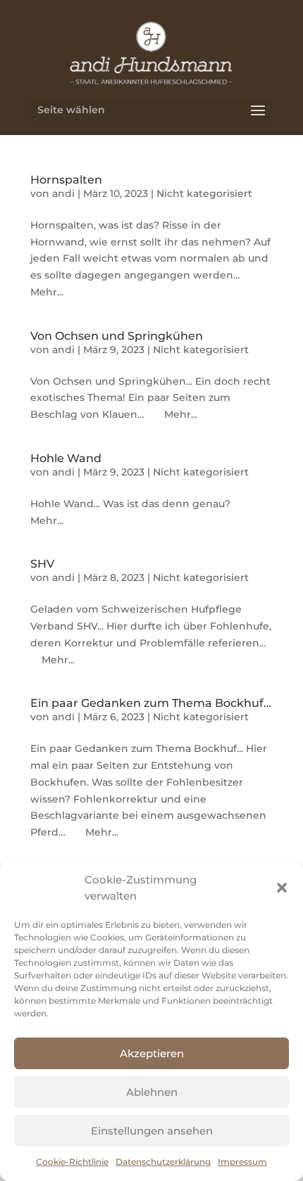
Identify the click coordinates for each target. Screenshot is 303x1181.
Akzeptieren (152, 1053)
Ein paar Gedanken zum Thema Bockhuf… (150, 703)
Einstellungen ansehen (152, 1130)
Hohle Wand (65, 458)
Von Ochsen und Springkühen (116, 336)
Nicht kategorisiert (204, 193)
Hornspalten (66, 179)
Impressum (242, 1161)
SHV (42, 563)
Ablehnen (152, 1092)
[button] (282, 888)
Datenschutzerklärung (163, 1161)
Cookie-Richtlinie (72, 1161)
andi (63, 193)
